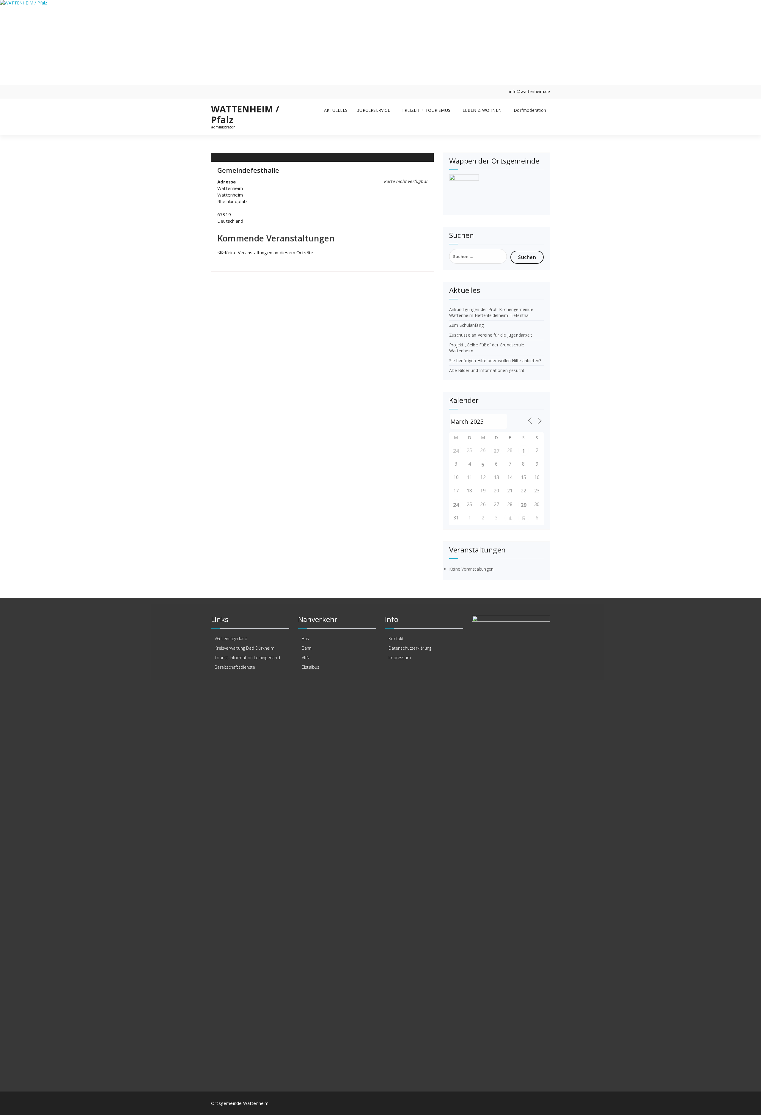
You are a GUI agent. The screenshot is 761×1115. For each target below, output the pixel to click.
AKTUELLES (336, 110)
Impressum (400, 657)
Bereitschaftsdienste (235, 667)
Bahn (307, 648)
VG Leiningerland (231, 638)
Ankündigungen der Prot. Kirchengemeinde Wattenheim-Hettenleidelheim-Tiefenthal (491, 312)
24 (456, 450)
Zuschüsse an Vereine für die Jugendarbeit (490, 335)
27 (496, 450)
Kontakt (396, 638)
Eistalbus (311, 667)
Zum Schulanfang (466, 325)
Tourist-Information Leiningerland (247, 657)
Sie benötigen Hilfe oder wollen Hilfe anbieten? (495, 360)
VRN (306, 657)
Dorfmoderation (530, 110)
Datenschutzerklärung (410, 648)
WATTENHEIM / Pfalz (245, 114)
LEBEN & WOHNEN (482, 110)
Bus (305, 638)
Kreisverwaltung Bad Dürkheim (244, 648)
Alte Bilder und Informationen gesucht (486, 370)
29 (523, 504)
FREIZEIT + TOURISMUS (426, 110)
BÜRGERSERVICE (373, 110)
